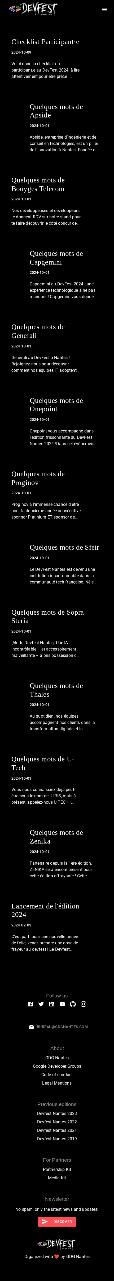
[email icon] (31, 1026)
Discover (63, 1221)
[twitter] (41, 1003)
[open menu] (104, 9)
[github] (73, 1003)
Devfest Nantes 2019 (57, 1138)
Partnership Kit (57, 1169)
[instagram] (83, 1003)
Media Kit (57, 1177)
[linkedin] (51, 1003)
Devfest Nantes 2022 (57, 1121)
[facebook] (30, 1003)
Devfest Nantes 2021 (57, 1130)
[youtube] (62, 1003)
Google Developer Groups (57, 1066)
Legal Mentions (57, 1083)
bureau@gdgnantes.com (62, 1027)
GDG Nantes (57, 1057)
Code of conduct (57, 1074)
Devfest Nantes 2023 (57, 1113)
